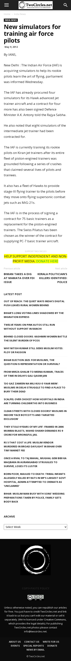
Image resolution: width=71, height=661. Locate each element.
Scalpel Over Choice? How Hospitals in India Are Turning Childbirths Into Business (34, 401)
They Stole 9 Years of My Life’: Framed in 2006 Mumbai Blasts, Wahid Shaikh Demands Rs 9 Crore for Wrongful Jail (33, 430)
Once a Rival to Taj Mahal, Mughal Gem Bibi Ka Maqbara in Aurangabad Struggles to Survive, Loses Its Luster (35, 462)
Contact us (31, 641)
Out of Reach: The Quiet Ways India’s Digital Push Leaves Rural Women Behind (34, 303)
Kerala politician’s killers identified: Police (52, 278)
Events (15, 645)
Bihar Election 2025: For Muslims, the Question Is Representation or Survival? (32, 362)
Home (7, 14)
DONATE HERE (47, 261)
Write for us (51, 641)
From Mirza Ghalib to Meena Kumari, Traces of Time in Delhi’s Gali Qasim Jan (34, 373)
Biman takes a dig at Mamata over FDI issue (19, 278)
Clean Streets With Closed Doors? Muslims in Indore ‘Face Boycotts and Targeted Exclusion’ (35, 415)
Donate (52, 645)
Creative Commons (55, 619)
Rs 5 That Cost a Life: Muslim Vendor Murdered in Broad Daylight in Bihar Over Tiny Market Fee (33, 446)
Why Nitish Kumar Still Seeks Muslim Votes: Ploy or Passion (33, 350)
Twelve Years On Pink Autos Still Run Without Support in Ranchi (29, 326)
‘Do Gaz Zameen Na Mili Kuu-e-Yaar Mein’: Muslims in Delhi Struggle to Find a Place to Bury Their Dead (34, 387)
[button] (65, 5)
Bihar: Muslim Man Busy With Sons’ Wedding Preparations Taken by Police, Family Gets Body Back (34, 497)
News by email (35, 649)
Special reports (33, 645)
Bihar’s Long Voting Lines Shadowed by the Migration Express (34, 315)
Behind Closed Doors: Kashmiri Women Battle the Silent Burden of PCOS (35, 338)
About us (15, 641)
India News (20, 14)
